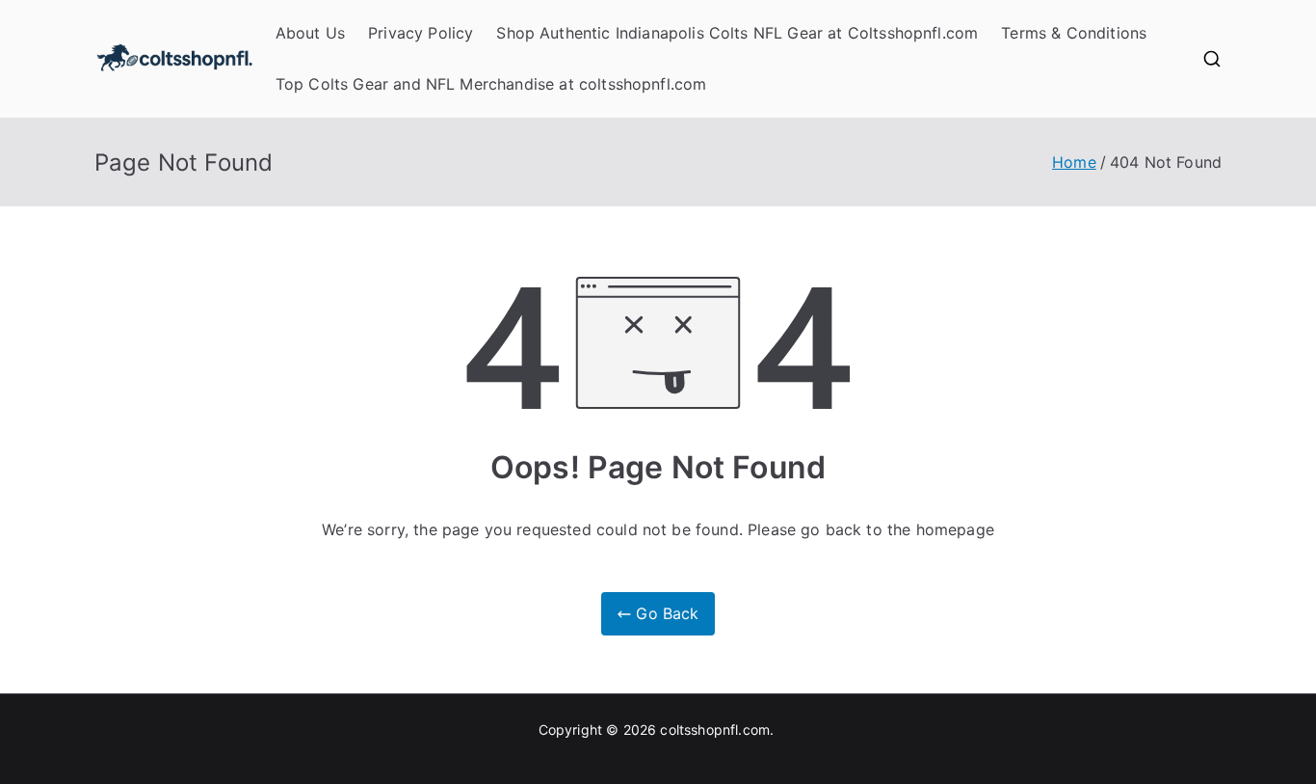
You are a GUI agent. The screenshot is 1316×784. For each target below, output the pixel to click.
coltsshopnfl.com (715, 729)
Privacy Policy (420, 32)
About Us (310, 32)
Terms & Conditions (1073, 32)
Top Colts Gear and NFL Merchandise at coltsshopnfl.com (491, 84)
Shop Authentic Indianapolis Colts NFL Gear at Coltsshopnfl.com (737, 32)
